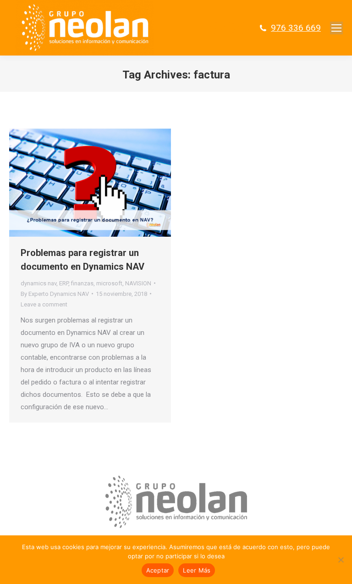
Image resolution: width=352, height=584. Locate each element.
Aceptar (158, 570)
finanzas (82, 283)
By (55, 293)
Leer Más (196, 570)
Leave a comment (44, 304)
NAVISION (138, 283)
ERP (63, 283)
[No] (340, 559)
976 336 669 (296, 27)
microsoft (109, 283)
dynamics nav (38, 283)
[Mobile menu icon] (336, 28)
